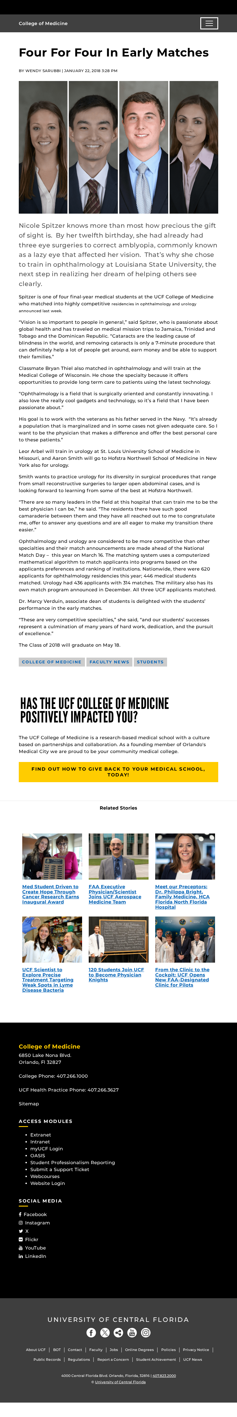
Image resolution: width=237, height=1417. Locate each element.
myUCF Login (46, 1148)
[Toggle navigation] (209, 23)
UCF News (192, 1359)
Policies (168, 1350)
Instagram (37, 1223)
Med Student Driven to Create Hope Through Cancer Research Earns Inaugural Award (50, 894)
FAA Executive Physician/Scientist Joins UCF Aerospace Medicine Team (115, 894)
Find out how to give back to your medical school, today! (118, 772)
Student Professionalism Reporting (72, 1162)
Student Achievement (156, 1359)
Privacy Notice (196, 1350)
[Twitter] (105, 1332)
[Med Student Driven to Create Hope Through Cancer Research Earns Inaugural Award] (52, 856)
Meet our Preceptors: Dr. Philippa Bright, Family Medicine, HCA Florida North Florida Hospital (182, 897)
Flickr (31, 1239)
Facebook (35, 1214)
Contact (75, 1350)
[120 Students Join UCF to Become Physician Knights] (119, 940)
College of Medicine (43, 23)
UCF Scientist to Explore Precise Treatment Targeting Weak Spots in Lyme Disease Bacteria (48, 980)
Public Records (47, 1359)
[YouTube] (132, 1332)
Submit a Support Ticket (59, 1169)
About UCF (36, 1350)
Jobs (114, 1350)
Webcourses (45, 1176)
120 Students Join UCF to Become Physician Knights (116, 975)
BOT (57, 1350)
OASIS (37, 1155)
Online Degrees (139, 1350)
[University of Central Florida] (57, 7)
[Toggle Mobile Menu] (216, 6)
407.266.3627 (103, 1090)
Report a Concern (113, 1359)
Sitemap (29, 1103)
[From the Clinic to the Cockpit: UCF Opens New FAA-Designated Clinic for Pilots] (185, 940)
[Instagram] (146, 1332)
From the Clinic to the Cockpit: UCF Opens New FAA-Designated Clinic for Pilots (182, 977)
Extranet (40, 1135)
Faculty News (109, 662)
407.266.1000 (72, 1076)
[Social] (118, 1332)
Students (150, 662)
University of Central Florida (118, 1320)
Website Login (47, 1183)
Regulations (79, 1359)
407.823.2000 (164, 1375)
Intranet (40, 1142)
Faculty (96, 1350)
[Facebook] (91, 1332)
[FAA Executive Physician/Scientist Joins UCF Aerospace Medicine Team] (119, 856)
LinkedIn (35, 1256)
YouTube (35, 1248)
